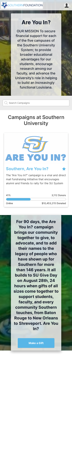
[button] (66, 5)
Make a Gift (36, 343)
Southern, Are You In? (27, 168)
